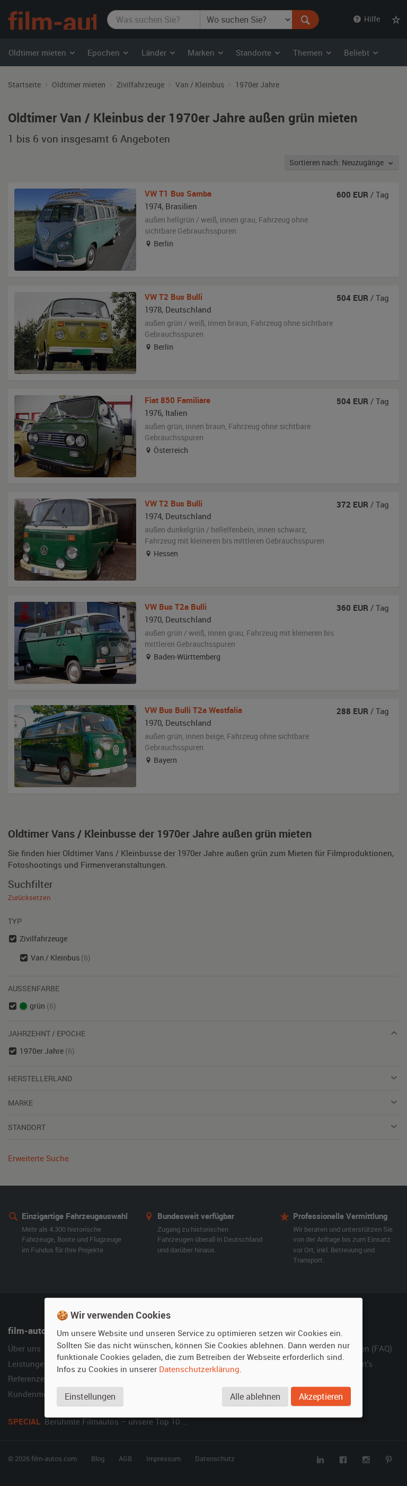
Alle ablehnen (255, 1396)
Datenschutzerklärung (199, 1369)
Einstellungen (90, 1396)
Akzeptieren (321, 1396)
